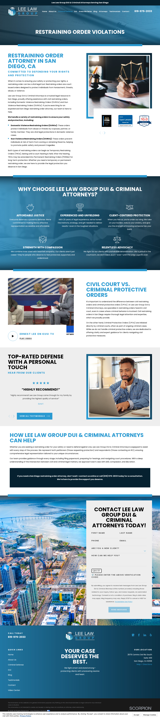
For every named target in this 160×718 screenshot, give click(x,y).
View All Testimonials (32, 416)
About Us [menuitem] (52, 11)
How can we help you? (105, 556)
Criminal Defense (16, 664)
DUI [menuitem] (75, 11)
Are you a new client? (105, 548)
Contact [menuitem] (125, 11)
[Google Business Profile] (133, 635)
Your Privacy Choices (38, 711)
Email (123, 541)
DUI (9, 670)
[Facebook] (139, 635)
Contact (12, 685)
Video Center (14, 690)
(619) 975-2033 (110, 476)
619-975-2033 (143, 11)
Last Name (126, 533)
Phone (95, 541)
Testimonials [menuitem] (114, 11)
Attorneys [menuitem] (103, 11)
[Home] (23, 11)
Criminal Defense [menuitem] (65, 11)
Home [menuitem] (44, 11)
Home (10, 654)
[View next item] (104, 133)
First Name (98, 533)
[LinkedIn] (144, 635)
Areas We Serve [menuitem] (85, 11)
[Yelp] (150, 635)
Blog (10, 675)
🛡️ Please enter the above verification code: (116, 576)
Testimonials (13, 680)
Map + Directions (144, 664)
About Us (12, 659)
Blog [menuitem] (95, 11)
